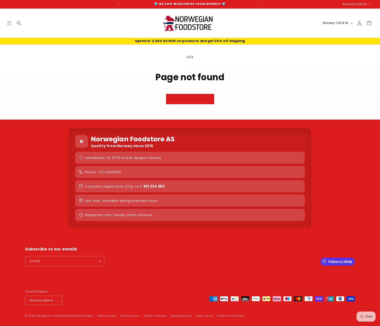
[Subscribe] (99, 261)
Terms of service (154, 315)
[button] (9, 23)
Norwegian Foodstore (51, 316)
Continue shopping (190, 99)
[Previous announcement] (118, 4)
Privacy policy (130, 315)
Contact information (231, 315)
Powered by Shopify (80, 316)
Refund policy (107, 315)
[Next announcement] (262, 4)
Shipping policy (181, 315)
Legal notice (203, 315)
